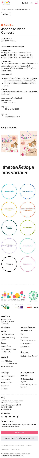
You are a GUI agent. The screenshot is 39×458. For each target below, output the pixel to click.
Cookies (29, 445)
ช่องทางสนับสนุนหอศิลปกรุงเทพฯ (29, 386)
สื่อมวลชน (25, 352)
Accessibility (5, 449)
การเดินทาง (24, 337)
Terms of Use (15, 449)
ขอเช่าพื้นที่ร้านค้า (7, 367)
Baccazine (5, 386)
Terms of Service (16, 455)
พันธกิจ (3, 331)
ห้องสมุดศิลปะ (25, 346)
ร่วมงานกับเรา (6, 346)
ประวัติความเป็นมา (7, 334)
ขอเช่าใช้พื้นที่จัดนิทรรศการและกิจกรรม (9, 362)
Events (10, 9)
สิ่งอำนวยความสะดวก (28, 340)
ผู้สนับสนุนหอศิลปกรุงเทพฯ (27, 380)
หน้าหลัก (3, 9)
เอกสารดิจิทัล (5, 379)
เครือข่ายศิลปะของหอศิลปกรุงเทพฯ (8, 350)
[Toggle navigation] (36, 3)
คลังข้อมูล (5, 372)
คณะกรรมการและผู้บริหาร (8, 339)
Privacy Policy (5, 455)
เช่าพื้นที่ (4, 357)
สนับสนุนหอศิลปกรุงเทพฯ (27, 374)
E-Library (4, 389)
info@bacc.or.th (6, 409)
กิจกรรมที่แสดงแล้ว (7, 376)
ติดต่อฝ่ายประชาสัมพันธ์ (29, 356)
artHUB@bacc (26, 343)
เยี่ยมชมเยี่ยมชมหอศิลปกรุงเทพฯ (28, 329)
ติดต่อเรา (4, 343)
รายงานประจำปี (6, 382)
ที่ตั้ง (22, 334)
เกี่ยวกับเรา (5, 328)
